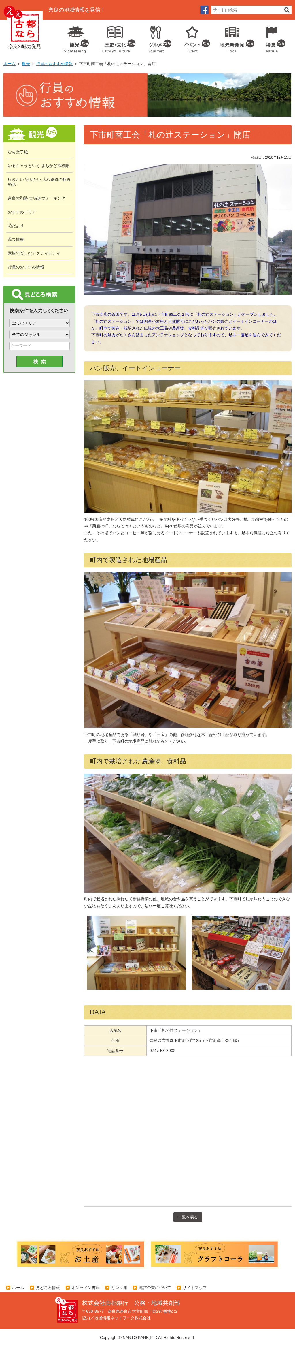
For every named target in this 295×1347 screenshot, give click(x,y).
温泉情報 (16, 239)
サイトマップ (195, 1287)
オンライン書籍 (85, 1287)
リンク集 (119, 1287)
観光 (76, 37)
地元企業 (234, 37)
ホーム (9, 63)
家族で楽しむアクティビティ (34, 253)
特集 (273, 37)
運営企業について (155, 1287)
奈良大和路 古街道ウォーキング (36, 198)
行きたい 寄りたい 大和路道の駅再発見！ (39, 182)
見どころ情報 (48, 1287)
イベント (193, 37)
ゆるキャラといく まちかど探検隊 (38, 165)
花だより (16, 225)
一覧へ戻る (188, 1217)
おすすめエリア (22, 212)
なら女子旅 (18, 152)
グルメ (155, 37)
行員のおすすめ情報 (54, 63)
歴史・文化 (116, 37)
